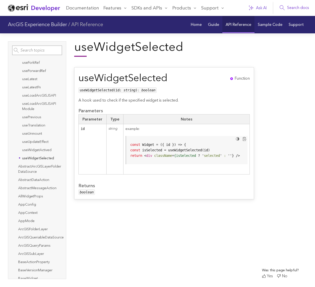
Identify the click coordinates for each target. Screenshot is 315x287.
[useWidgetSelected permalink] (172, 78)
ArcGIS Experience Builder (37, 24)
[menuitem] (196, 24)
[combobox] (37, 50)
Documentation (82, 8)
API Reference (87, 24)
